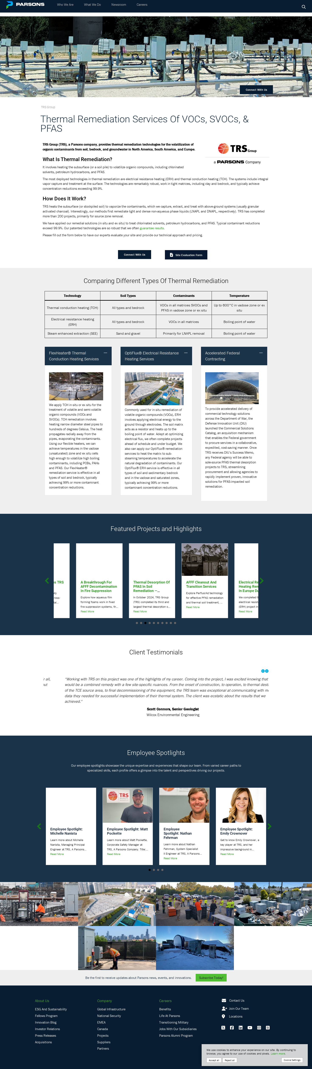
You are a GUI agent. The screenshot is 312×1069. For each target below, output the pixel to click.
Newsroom (118, 8)
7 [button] (162, 623)
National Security (109, 1004)
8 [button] (167, 623)
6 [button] (158, 623)
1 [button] (137, 623)
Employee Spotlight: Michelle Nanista (66, 819)
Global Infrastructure (111, 998)
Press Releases (45, 1024)
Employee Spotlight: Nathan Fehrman (178, 822)
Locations (235, 1005)
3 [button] (145, 623)
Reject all (230, 1060)
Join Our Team (238, 997)
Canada (102, 1017)
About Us (42, 989)
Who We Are (65, 8)
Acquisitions (43, 1031)
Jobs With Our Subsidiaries (178, 1017)
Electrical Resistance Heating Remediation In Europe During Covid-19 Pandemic (180, 588)
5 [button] (154, 623)
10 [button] (175, 623)
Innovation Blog (45, 1011)
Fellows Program (46, 1004)
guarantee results (152, 228)
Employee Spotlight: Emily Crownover (236, 819)
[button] (105, 353)
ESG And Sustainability (51, 998)
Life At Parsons (169, 1004)
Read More (65, 611)
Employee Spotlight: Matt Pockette (127, 820)
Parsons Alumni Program (176, 1024)
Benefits (165, 998)
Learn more (278, 1053)
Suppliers (103, 1031)
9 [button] (171, 623)
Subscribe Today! (211, 966)
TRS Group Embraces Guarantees (233, 584)
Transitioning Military (173, 1011)
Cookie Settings (292, 1060)
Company (104, 989)
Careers (142, 8)
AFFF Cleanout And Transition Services (126, 584)
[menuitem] (65, 8)
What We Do (92, 8)
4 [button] (150, 623)
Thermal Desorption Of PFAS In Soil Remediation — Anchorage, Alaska (76, 588)
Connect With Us (256, 90)
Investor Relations (47, 1017)
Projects (102, 1024)
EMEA (101, 1011)
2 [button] (141, 623)
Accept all (214, 1060)
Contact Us (236, 989)
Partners (103, 1037)
